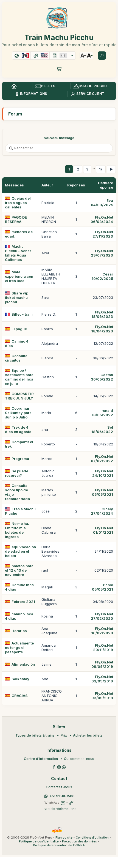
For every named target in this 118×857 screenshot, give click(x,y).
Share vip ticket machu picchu (16, 297)
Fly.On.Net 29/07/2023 (102, 253)
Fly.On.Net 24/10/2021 (102, 473)
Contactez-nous (59, 787)
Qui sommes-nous (79, 759)
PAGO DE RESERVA (16, 219)
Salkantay (20, 679)
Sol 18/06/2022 (102, 429)
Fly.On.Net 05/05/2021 (102, 492)
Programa (20, 458)
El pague (19, 329)
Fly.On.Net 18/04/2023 (102, 328)
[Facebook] (54, 767)
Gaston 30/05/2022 (102, 377)
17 (101, 169)
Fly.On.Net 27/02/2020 (102, 616)
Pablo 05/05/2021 (102, 587)
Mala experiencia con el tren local (19, 276)
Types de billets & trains (35, 735)
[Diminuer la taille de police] (89, 55)
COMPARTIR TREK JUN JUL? (19, 396)
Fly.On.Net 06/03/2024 (102, 219)
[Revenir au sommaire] (14, 86)
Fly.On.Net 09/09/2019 (102, 664)
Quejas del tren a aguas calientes (18, 202)
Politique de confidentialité (39, 841)
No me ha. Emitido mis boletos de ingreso (17, 530)
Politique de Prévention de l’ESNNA (59, 845)
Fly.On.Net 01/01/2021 (103, 530)
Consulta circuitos (16, 358)
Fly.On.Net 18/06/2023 (102, 314)
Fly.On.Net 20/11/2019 (103, 647)
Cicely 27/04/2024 (102, 511)
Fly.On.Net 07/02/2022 (102, 458)
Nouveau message (59, 138)
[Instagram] (59, 767)
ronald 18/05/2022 (102, 412)
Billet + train (22, 314)
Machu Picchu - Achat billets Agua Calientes (18, 253)
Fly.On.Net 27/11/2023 (102, 234)
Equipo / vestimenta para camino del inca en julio (19, 377)
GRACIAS (20, 695)
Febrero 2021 (23, 601)
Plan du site (63, 837)
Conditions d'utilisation (92, 837)
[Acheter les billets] (59, 68)
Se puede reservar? (16, 473)
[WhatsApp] (63, 767)
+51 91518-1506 (62, 796)
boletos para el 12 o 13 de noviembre (19, 570)
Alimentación (23, 664)
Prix (64, 735)
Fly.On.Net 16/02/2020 (102, 630)
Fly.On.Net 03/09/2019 (102, 678)
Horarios (19, 631)
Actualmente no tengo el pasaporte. (19, 647)
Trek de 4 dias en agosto (18, 429)
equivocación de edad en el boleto (20, 551)
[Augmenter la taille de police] (83, 55)
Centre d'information (41, 759)
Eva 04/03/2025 (102, 202)
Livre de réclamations (59, 809)
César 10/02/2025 (102, 276)
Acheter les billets (88, 735)
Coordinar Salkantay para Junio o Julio (18, 412)
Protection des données (79, 841)
